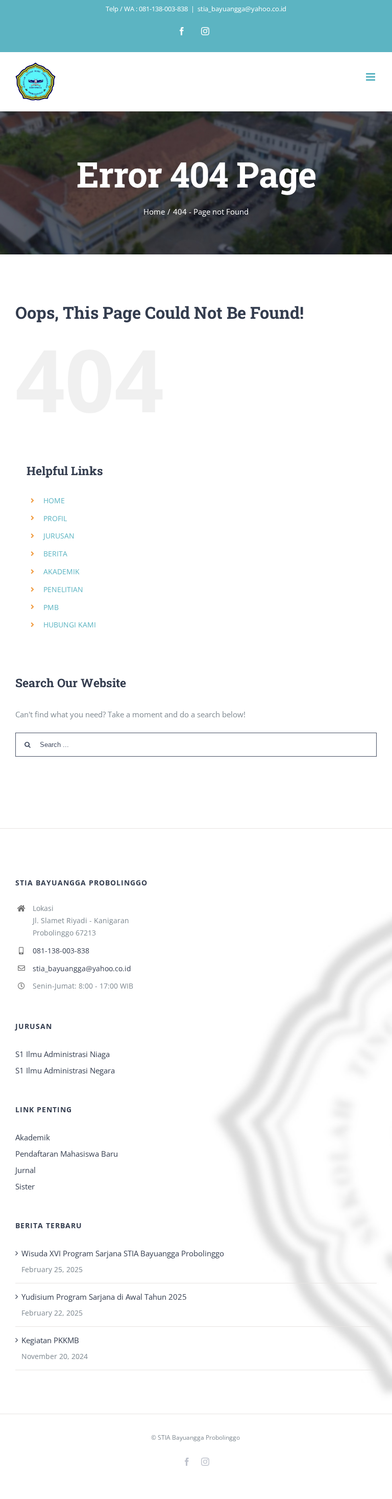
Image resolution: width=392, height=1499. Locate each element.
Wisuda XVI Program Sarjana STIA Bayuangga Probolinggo (122, 1253)
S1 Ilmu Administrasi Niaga (62, 1054)
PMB (51, 607)
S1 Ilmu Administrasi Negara (65, 1070)
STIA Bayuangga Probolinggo (199, 1437)
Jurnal (25, 1170)
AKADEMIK (61, 571)
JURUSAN (59, 536)
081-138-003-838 (61, 950)
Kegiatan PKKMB (50, 1340)
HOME (54, 500)
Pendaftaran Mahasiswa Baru (66, 1154)
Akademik (32, 1137)
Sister (25, 1186)
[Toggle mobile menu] (371, 77)
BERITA (55, 553)
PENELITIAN (63, 589)
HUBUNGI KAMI (69, 624)
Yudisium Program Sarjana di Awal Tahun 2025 (104, 1297)
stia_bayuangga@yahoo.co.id (242, 8)
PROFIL (55, 518)
